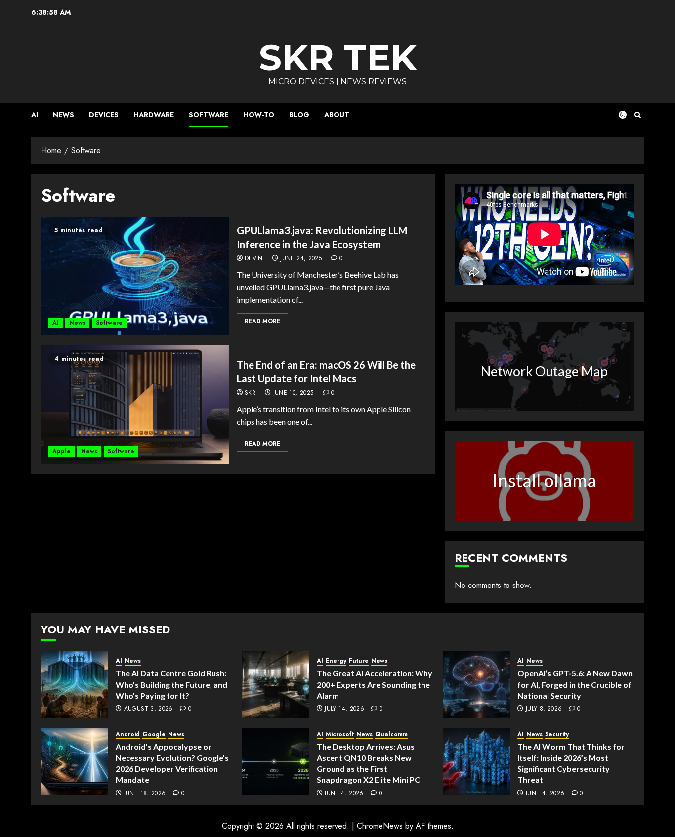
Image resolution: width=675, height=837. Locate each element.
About (336, 115)
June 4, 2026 (344, 793)
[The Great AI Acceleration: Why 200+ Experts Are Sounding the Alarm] (275, 684)
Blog (299, 115)
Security (557, 734)
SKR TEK (338, 57)
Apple (61, 451)
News (63, 115)
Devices (104, 115)
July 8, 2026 (544, 709)
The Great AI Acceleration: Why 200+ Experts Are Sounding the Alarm (374, 684)
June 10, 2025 (293, 393)
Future (359, 661)
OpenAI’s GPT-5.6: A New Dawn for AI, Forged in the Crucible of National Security (575, 684)
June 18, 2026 (145, 793)
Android (128, 734)
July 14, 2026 (344, 709)
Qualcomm (391, 734)
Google (154, 734)
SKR (250, 393)
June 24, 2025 (301, 259)
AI (34, 115)
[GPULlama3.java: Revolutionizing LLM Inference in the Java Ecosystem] (135, 276)
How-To (258, 115)
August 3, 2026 (148, 709)
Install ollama (544, 480)
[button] (638, 115)
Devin (254, 259)
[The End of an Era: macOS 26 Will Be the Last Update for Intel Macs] (135, 404)
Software (208, 115)
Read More (262, 321)
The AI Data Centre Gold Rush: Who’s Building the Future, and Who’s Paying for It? (171, 684)
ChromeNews (380, 826)
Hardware (153, 115)
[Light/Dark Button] (617, 115)
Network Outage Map (544, 371)
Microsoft (340, 734)
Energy (336, 661)
